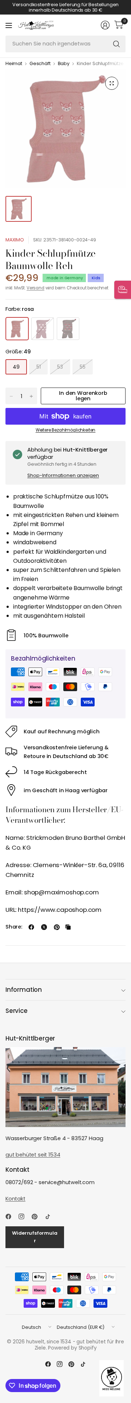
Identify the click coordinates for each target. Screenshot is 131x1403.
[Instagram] (24, 1216)
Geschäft (40, 63)
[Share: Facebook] (31, 927)
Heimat (13, 63)
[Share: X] (44, 927)
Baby (64, 63)
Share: (13, 927)
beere (42, 329)
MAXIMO (14, 240)
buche (68, 329)
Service (16, 1010)
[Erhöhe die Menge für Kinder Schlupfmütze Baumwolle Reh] (31, 396)
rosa (17, 329)
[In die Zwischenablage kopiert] (68, 927)
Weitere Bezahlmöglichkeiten (65, 430)
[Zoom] (111, 83)
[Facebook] (11, 1216)
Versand (35, 288)
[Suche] (116, 44)
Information (23, 989)
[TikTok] (50, 1216)
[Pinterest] (37, 1216)
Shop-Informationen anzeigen (63, 475)
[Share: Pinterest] (56, 927)
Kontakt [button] (15, 1198)
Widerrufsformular (34, 1237)
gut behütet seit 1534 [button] (32, 1154)
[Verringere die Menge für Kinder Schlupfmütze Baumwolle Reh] (11, 396)
